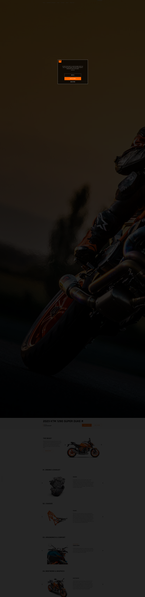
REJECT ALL (72, 75)
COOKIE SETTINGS (72, 81)
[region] (73, 72)
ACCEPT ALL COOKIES (73, 78)
